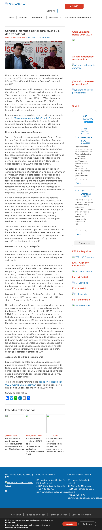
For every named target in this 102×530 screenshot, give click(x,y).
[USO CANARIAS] (15, 4)
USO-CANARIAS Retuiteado (85, 131)
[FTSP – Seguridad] (84, 257)
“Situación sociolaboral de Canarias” (32, 118)
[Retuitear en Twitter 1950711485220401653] (82, 231)
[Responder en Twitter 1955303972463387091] (76, 179)
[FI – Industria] (84, 294)
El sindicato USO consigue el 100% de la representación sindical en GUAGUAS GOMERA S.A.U (35, 446)
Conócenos (37, 17)
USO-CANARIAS (86, 192)
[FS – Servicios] (84, 282)
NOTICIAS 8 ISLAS (86, 139)
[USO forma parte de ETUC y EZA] (20, 483)
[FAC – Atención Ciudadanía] (84, 271)
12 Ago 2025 (85, 143)
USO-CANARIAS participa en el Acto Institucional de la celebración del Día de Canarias (14, 443)
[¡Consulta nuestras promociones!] (84, 95)
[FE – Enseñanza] (84, 305)
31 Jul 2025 (85, 196)
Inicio (11, 17)
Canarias (31, 37)
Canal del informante (81, 514)
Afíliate (74, 6)
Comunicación (43, 37)
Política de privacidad (35, 514)
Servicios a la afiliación (77, 17)
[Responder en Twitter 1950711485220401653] (76, 231)
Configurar (87, 524)
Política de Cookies (58, 514)
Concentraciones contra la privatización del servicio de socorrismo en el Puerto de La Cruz (54, 445)
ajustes (25, 527)
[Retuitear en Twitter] (81, 129)
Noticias (22, 17)
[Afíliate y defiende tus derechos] (84, 70)
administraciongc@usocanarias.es (84, 498)
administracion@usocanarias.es (52, 492)
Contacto (51, 11)
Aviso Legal (16, 514)
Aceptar (69, 524)
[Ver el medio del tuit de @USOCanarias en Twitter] (77, 224)
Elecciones (54, 17)
